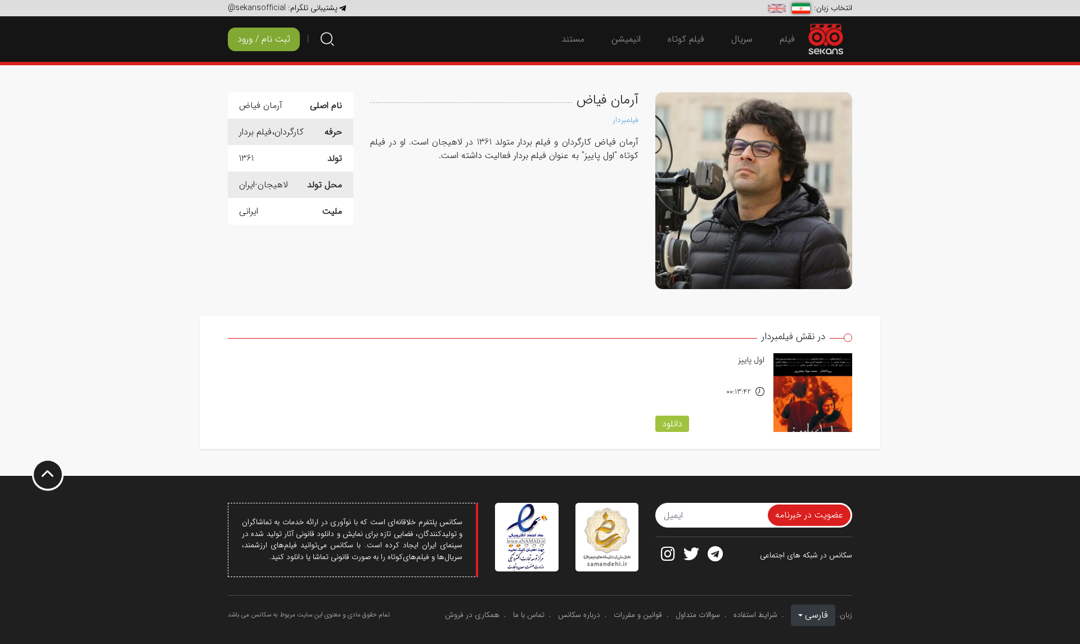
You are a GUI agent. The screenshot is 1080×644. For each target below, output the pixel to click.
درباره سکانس (579, 615)
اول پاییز (751, 360)
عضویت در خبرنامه (809, 515)
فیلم (787, 39)
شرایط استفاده (755, 615)
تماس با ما (528, 615)
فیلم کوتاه (686, 39)
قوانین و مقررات (638, 615)
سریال (742, 39)
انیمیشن (626, 39)
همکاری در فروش (472, 615)
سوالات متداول (698, 615)
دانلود (672, 424)
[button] (813, 615)
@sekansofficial (257, 8)
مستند (572, 39)
